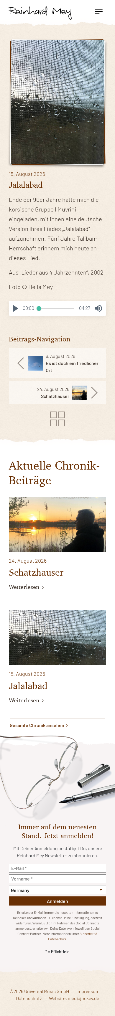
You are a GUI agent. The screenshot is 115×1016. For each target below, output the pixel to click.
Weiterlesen (25, 586)
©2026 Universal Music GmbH (39, 991)
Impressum (87, 991)
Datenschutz (29, 998)
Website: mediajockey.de (74, 998)
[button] (15, 308)
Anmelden (57, 901)
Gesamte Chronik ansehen (37, 725)
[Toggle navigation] (98, 10)
